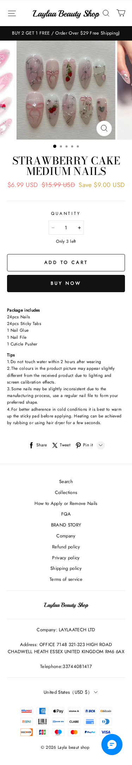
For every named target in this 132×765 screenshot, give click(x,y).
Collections (66, 492)
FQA (66, 514)
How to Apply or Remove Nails (65, 503)
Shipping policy (66, 568)
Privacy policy (66, 557)
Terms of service (66, 579)
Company (65, 535)
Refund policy (66, 546)
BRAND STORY (66, 525)
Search (66, 481)
